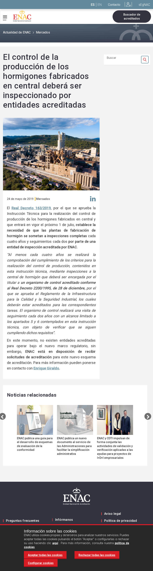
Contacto (114, 5)
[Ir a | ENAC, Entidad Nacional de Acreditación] (22, 15)
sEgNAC (144, 5)
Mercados (43, 32)
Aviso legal (112, 514)
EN (100, 5)
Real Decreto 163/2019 (31, 208)
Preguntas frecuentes (22, 521)
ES (93, 5)
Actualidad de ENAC (17, 32)
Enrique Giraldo (46, 368)
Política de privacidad (120, 521)
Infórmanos (64, 520)
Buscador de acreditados (131, 16)
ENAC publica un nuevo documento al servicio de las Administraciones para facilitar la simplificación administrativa (74, 446)
